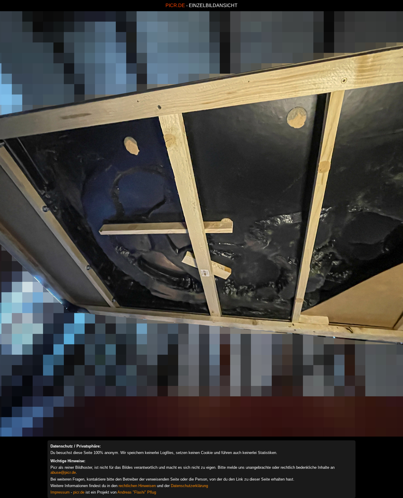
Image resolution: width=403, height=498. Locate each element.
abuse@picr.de (63, 472)
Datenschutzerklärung (189, 486)
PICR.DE (175, 5)
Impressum (60, 492)
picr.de (78, 492)
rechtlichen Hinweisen (137, 486)
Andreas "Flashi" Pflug (136, 492)
